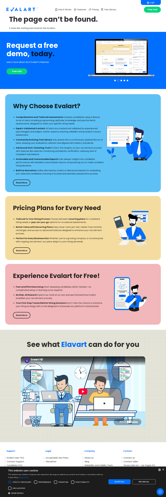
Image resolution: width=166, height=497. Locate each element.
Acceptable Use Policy (57, 457)
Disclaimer (51, 461)
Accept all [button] (119, 482)
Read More (21, 182)
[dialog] (83, 482)
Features (81, 9)
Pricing (95, 9)
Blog (87, 461)
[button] (115, 80)
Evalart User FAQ (15, 457)
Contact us (129, 457)
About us (89, 457)
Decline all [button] (144, 482)
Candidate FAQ (14, 465)
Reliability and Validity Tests (99, 465)
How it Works (64, 9)
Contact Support (15, 461)
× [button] (163, 470)
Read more (23, 477)
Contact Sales (131, 461)
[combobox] (159, 470)
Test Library (110, 9)
